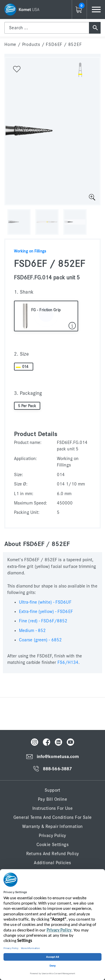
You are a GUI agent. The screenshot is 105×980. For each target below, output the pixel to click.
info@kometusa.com (58, 756)
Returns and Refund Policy (52, 853)
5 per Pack (27, 406)
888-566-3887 (57, 769)
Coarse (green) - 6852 (40, 640)
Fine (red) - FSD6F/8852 (43, 621)
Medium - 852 (32, 630)
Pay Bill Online (52, 799)
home (10, 44)
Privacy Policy (52, 835)
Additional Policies (52, 862)
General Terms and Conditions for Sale (52, 817)
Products (31, 44)
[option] (52, 131)
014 (25, 367)
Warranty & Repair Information (52, 826)
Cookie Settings (52, 844)
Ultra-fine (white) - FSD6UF (45, 602)
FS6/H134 (68, 662)
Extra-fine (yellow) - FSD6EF (46, 611)
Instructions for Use (52, 808)
